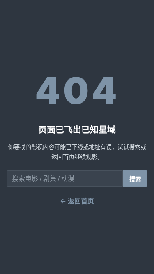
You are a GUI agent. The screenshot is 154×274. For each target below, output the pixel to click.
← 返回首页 (77, 201)
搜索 (135, 179)
